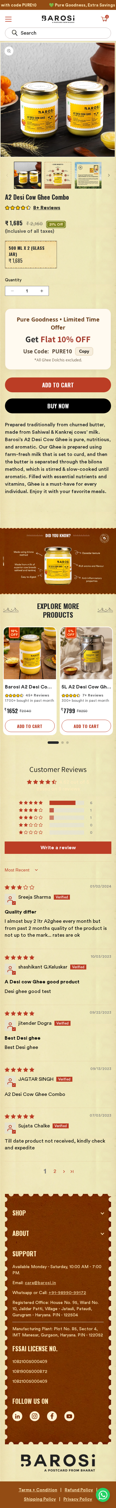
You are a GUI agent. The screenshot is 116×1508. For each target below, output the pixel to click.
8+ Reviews (46, 207)
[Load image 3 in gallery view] (88, 175)
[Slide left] (7, 175)
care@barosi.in (40, 1283)
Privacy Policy (77, 1499)
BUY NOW (58, 406)
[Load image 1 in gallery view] (27, 175)
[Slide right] (109, 175)
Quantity (13, 280)
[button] (104, 19)
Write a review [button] (58, 847)
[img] (19, 887)
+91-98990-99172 (67, 1293)
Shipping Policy (40, 1499)
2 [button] (55, 1171)
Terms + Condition (38, 1490)
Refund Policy (79, 1490)
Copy (84, 351)
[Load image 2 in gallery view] (57, 175)
